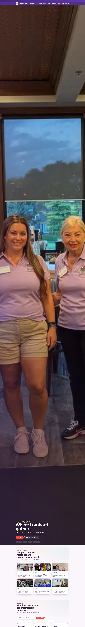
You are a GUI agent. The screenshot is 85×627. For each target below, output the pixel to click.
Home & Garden (36, 620)
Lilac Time (30, 541)
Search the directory (40, 617)
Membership (54, 3)
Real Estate (42, 620)
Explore (49, 3)
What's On (36, 537)
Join (63, 3)
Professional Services (49, 620)
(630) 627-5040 (67, 0)
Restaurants (19, 620)
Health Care (30, 620)
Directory (40, 3)
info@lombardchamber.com (60, 0)
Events (44, 3)
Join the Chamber (28, 537)
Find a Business (19, 537)
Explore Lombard (36, 541)
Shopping (24, 620)
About (59, 3)
